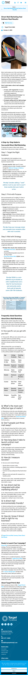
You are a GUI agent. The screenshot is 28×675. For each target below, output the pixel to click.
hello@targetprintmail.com (9, 642)
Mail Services (8, 22)
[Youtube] (11, 624)
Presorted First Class (9, 249)
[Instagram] (5, 624)
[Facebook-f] (2, 624)
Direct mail (4, 545)
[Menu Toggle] (25, 2)
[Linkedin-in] (8, 624)
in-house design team (9, 571)
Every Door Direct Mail (10, 256)
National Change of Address (16, 168)
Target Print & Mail (17, 558)
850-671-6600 (5, 638)
